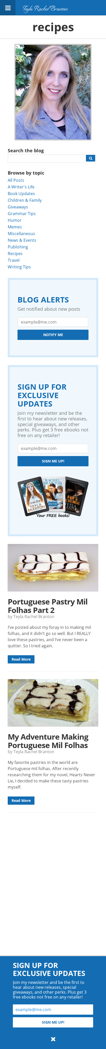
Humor (15, 220)
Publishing (18, 246)
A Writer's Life (21, 186)
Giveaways (18, 206)
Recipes (15, 253)
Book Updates (21, 193)
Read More (21, 659)
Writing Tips (19, 266)
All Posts (16, 180)
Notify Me (53, 334)
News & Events (22, 240)
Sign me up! (53, 461)
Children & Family (25, 200)
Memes (15, 226)
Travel (14, 260)
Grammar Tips (22, 213)
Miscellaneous (21, 233)
